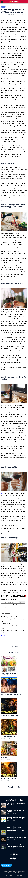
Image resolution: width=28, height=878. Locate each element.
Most (2, 493)
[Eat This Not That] (13, 596)
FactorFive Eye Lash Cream (15, 830)
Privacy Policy (19, 875)
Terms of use (8, 875)
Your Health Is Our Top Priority (16, 837)
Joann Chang (4, 14)
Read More (4, 636)
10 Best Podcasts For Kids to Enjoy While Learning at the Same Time (16, 819)
